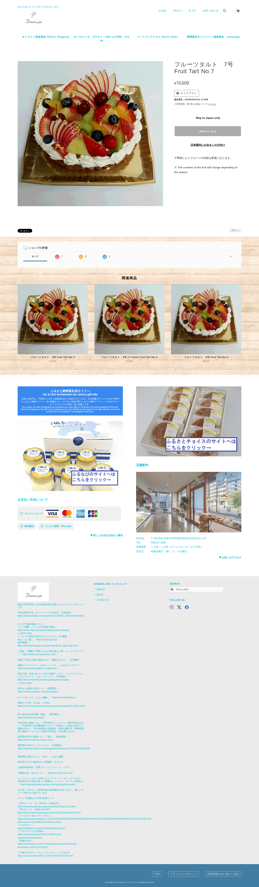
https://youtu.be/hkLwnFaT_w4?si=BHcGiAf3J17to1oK (45, 855)
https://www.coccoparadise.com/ (39, 654)
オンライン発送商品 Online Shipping (45, 36)
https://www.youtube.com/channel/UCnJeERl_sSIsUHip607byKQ (51, 615)
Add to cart (207, 131)
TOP (157, 873)
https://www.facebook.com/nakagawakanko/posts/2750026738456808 (54, 748)
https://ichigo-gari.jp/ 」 (49, 639)
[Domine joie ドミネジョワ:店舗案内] (188, 502)
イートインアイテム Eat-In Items (157, 36)
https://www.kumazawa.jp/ (31, 717)
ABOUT (177, 10)
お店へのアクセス (231, 557)
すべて (35, 256)
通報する (235, 230)
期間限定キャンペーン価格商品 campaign (213, 36)
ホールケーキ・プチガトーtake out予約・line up (102, 38)
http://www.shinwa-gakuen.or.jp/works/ (37, 668)
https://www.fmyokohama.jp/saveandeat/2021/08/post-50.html (49, 812)
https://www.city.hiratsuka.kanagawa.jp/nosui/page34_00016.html (51, 706)
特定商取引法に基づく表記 (223, 873)
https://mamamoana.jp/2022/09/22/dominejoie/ (41, 828)
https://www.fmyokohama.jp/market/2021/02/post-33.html (46, 806)
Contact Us (103, 599)
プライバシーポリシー (183, 873)
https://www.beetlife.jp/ (63, 697)
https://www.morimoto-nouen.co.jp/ (35, 740)
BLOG (192, 10)
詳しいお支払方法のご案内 (108, 535)
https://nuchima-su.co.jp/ (60, 773)
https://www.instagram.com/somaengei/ (38, 691)
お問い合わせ (210, 10)
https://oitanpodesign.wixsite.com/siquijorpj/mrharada (47, 784)
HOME (162, 10)
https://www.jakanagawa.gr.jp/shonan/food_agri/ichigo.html (48, 645)
